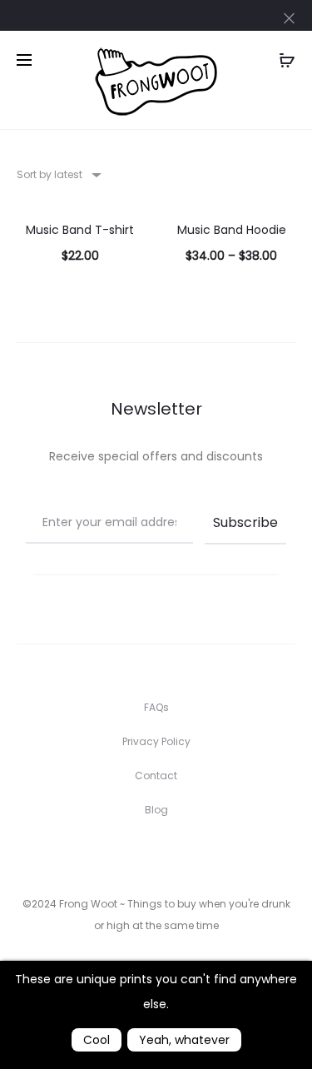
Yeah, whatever (184, 1040)
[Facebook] (119, 856)
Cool (96, 1040)
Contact (156, 775)
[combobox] (58, 174)
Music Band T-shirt (80, 229)
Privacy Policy (156, 741)
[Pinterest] (192, 856)
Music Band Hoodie (231, 229)
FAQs (156, 707)
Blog (156, 810)
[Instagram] (156, 856)
